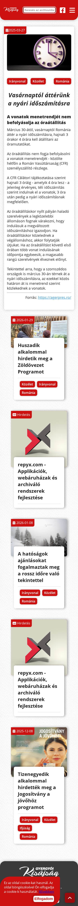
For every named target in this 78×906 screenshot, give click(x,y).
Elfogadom (43, 899)
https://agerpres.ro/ (54, 297)
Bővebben (46, 891)
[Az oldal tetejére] (70, 898)
